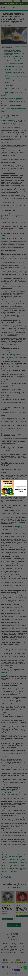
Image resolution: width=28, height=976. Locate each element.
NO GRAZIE (20, 491)
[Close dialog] (26, 480)
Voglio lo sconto (21, 489)
